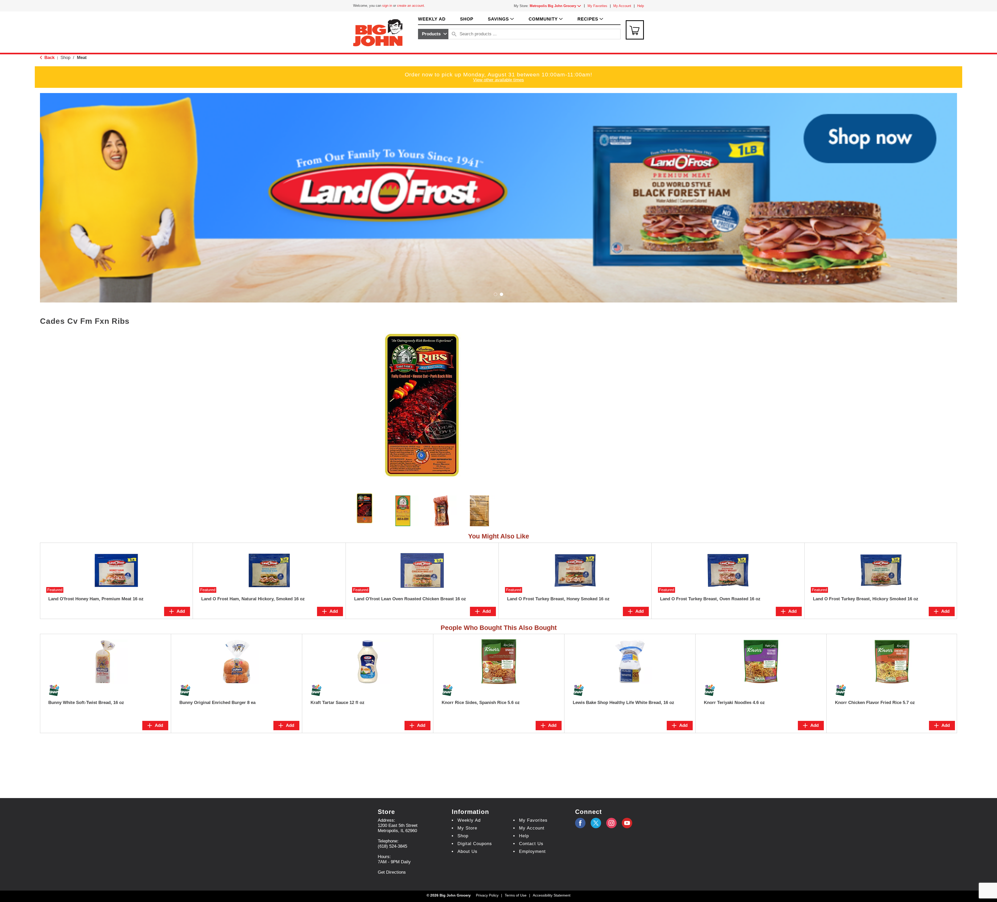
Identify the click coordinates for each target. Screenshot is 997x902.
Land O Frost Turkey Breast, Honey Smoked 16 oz (558, 598)
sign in (387, 6)
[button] (556, 6)
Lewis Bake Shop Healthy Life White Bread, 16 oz (623, 702)
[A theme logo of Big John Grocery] (377, 32)
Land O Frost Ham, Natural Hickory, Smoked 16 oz (253, 598)
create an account (410, 6)
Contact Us (531, 843)
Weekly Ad (469, 820)
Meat (82, 57)
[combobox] (433, 34)
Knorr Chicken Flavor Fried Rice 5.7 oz (875, 702)
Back (49, 57)
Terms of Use (516, 895)
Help (640, 6)
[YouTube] (611, 823)
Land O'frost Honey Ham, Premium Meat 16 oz (96, 598)
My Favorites (597, 6)
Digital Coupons (474, 843)
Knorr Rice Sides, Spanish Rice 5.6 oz (481, 702)
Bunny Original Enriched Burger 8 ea (217, 702)
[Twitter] (596, 823)
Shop (65, 57)
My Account (622, 6)
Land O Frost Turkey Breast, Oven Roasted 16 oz (710, 598)
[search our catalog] (454, 34)
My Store (467, 828)
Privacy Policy (487, 895)
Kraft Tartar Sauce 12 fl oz (338, 702)
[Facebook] (580, 823)
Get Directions (392, 872)
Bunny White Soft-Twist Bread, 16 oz (86, 702)
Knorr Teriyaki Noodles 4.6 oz (734, 702)
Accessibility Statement (551, 895)
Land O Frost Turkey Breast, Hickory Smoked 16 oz (865, 598)
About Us (467, 851)
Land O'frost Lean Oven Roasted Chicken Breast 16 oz (410, 598)
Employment (532, 851)
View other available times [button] (498, 79)
